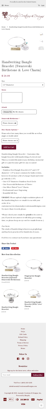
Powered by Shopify (23, 395)
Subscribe (37, 375)
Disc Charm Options (9, 130)
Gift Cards (23, 334)
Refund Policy (23, 337)
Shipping (23, 340)
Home (4, 27)
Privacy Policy (23, 345)
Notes (4, 90)
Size (3, 81)
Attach (4, 107)
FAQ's (23, 332)
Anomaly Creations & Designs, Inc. (29, 393)
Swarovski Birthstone (10, 118)
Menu (6, 5)
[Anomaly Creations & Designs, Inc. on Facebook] (18, 359)
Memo (23, 348)
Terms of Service (23, 343)
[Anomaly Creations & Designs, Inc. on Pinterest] (23, 359)
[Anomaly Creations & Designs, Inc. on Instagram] (28, 359)
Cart (42, 5)
